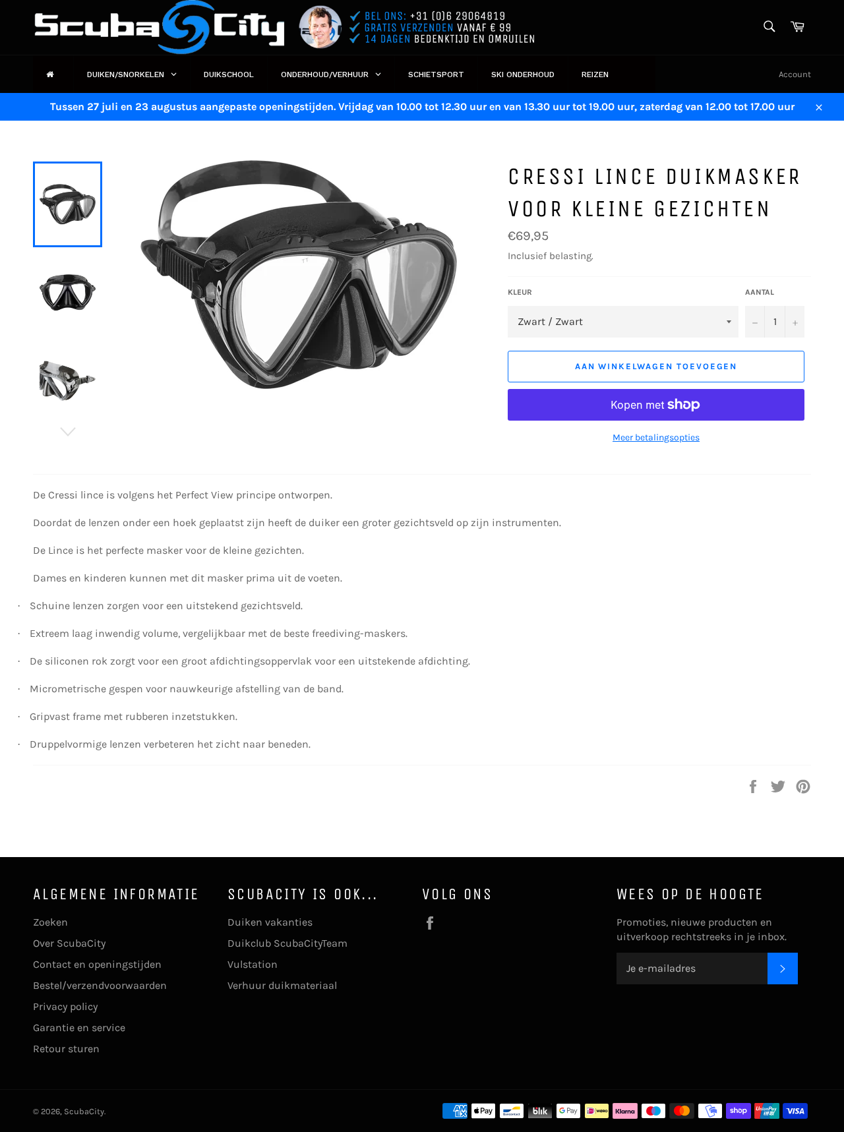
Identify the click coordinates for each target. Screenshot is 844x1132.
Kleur (520, 292)
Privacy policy (65, 1006)
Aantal (759, 292)
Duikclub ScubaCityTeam (287, 943)
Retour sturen (66, 1048)
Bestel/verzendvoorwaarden (100, 985)
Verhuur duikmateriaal (282, 985)
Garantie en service (79, 1027)
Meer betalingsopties (656, 437)
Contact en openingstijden (97, 964)
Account (795, 74)
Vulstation (252, 964)
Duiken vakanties (270, 922)
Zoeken (50, 922)
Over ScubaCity (69, 943)
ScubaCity (84, 1111)
